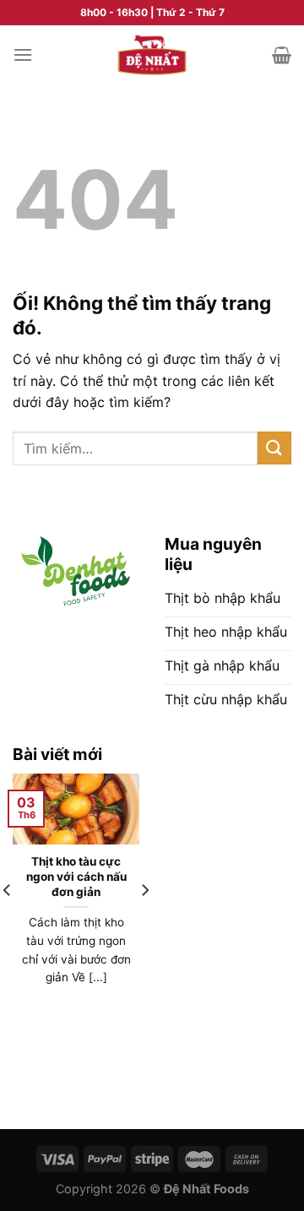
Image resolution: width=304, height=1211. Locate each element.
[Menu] (23, 54)
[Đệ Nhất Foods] (152, 55)
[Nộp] (274, 448)
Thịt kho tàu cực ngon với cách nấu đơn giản (76, 876)
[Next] (144, 924)
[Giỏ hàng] (281, 54)
